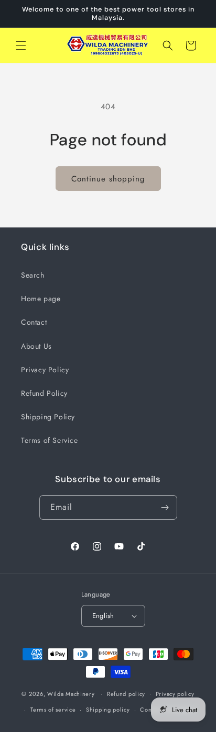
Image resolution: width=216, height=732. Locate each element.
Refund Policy (44, 393)
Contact (34, 322)
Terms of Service (49, 440)
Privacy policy (175, 694)
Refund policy (126, 694)
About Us (36, 346)
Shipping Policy (48, 416)
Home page (40, 298)
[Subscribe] (165, 507)
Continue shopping (108, 179)
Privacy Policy (45, 369)
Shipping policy (108, 709)
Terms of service (52, 709)
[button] (21, 45)
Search (33, 275)
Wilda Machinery (71, 693)
